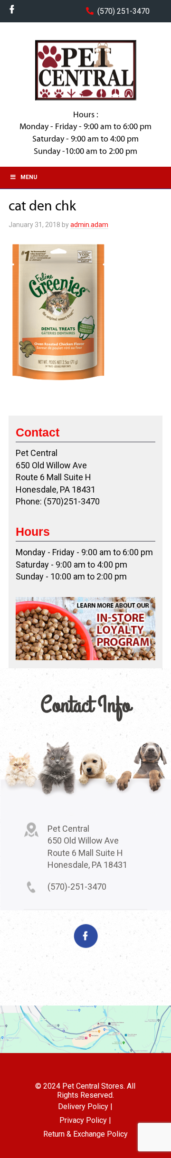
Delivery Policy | (85, 1106)
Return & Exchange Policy (85, 1134)
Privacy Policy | (85, 1120)
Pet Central (85, 70)
